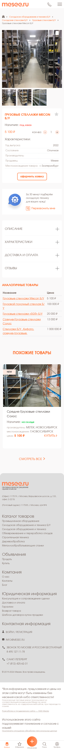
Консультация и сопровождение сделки (26, 599)
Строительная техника (15, 537)
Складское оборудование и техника (24, 529)
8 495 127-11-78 (16, 652)
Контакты (7, 581)
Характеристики (18, 242)
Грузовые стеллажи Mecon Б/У (23, 298)
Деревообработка (13, 541)
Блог (4, 585)
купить (49, 435)
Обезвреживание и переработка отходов (27, 533)
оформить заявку (32, 176)
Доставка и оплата (21, 255)
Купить (6, 563)
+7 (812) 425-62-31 (17, 664)
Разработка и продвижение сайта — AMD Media (25, 711)
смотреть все (30, 459)
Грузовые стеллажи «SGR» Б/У (22, 313)
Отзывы (11, 268)
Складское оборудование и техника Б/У (26, 525)
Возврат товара (11, 611)
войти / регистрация (19, 632)
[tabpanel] (32, 229)
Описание (14, 229)
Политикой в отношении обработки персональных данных (29, 731)
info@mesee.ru (15, 640)
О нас (5, 577)
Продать (7, 559)
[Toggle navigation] (60, 4)
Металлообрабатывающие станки (23, 546)
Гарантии (7, 607)
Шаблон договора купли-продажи (22, 615)
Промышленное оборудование (20, 521)
